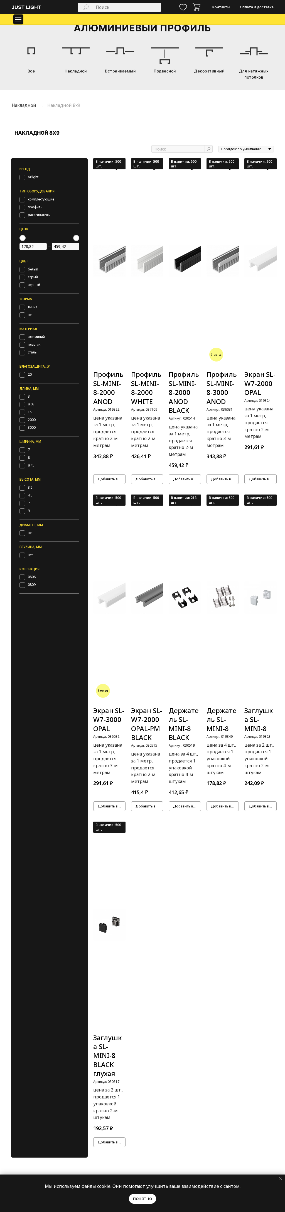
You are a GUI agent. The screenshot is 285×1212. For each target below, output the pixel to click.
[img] (196, 7)
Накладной (24, 105)
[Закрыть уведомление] (281, 1178)
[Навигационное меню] (18, 19)
